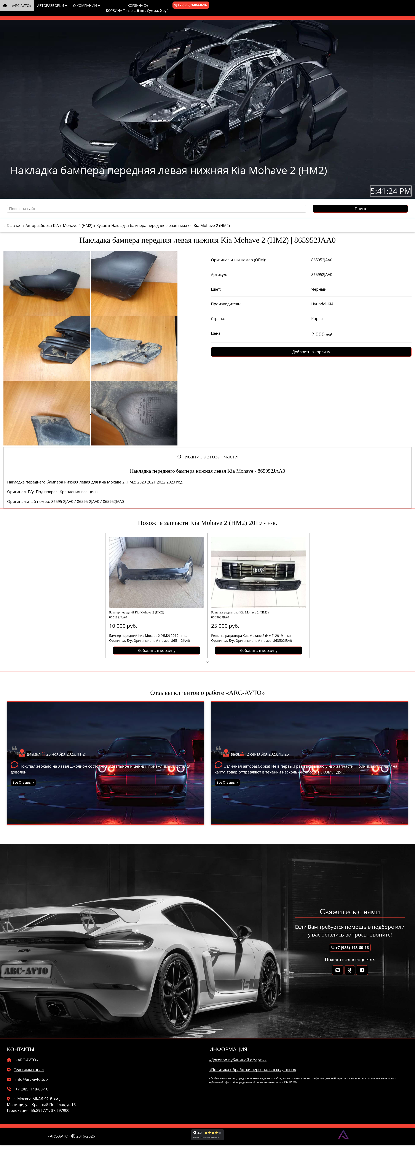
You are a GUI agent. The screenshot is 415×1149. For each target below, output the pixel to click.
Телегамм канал (29, 1069)
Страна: (218, 318)
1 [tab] (207, 661)
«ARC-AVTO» (20, 5)
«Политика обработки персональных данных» (252, 1069)
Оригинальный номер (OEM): (238, 259)
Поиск (360, 208)
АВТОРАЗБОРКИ (51, 5)
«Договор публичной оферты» (238, 1059)
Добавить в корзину (311, 351)
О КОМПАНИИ (85, 5)
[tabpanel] (156, 595)
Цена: (216, 333)
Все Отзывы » (23, 782)
